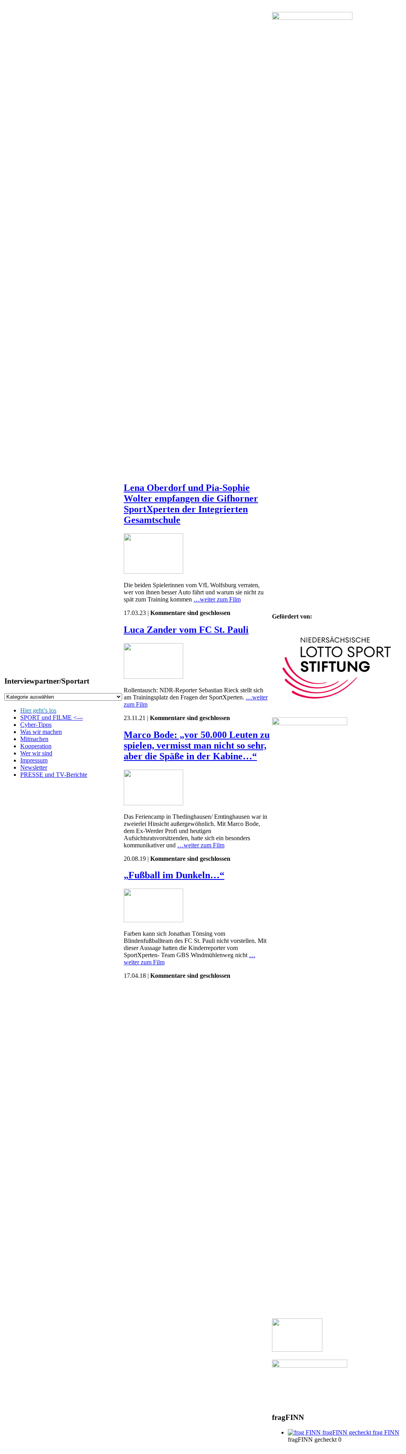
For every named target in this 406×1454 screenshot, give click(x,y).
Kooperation (36, 746)
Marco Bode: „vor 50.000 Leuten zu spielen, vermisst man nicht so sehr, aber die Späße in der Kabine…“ (197, 745)
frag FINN (385, 1432)
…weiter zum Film (217, 599)
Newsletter (33, 767)
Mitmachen (34, 739)
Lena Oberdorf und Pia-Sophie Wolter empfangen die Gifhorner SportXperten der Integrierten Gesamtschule (191, 504)
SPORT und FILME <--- (51, 717)
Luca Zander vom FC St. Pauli (186, 630)
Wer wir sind (36, 753)
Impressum (34, 760)
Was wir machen (41, 731)
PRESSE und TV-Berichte (53, 774)
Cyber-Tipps (36, 724)
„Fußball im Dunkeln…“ (174, 875)
